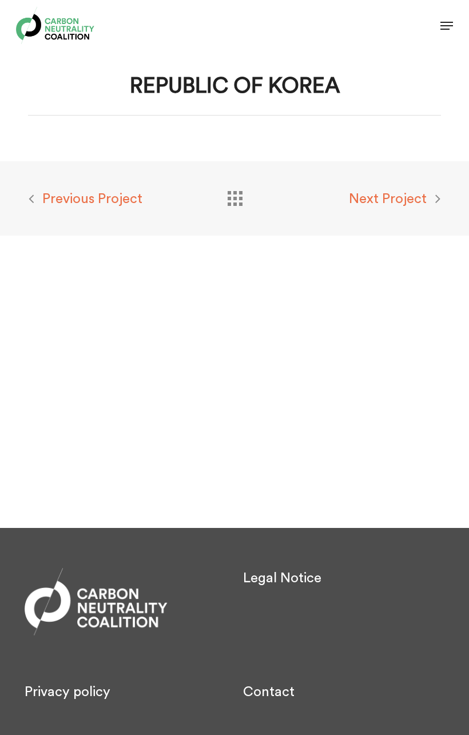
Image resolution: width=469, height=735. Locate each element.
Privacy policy (67, 692)
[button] (446, 25)
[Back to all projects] (234, 195)
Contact (269, 692)
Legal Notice (282, 578)
